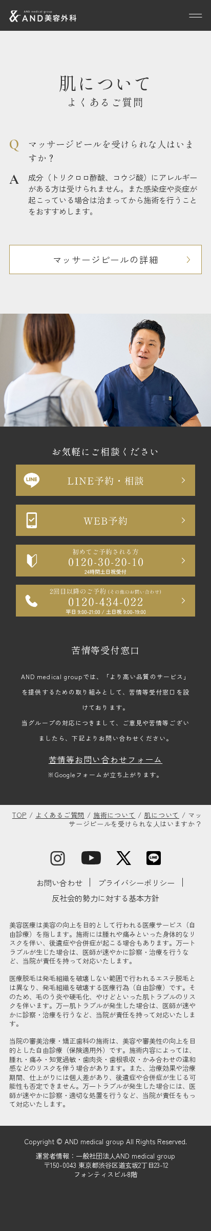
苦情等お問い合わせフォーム (105, 759)
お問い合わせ (59, 882)
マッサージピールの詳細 (106, 259)
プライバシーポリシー (136, 882)
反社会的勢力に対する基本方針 (105, 897)
